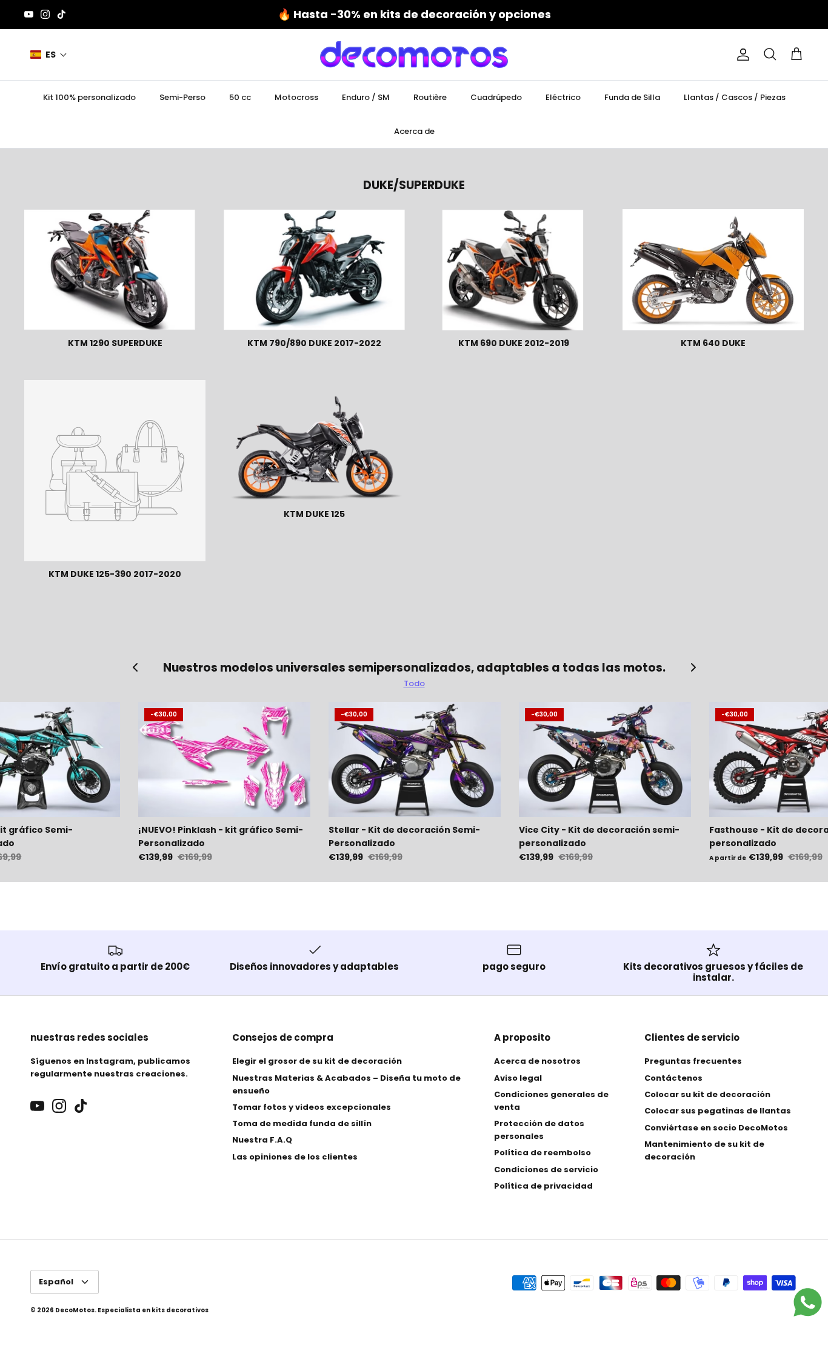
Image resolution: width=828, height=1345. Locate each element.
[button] (48, 55)
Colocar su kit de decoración (707, 1094)
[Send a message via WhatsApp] (807, 1302)
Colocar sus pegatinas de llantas (717, 1110)
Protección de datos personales (539, 1130)
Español (56, 1281)
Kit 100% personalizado (89, 97)
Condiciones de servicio (546, 1169)
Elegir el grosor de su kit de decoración (317, 1061)
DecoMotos (75, 1310)
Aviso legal (518, 1078)
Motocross (296, 97)
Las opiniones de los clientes (295, 1157)
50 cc (240, 97)
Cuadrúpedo (496, 97)
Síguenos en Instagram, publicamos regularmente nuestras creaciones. (110, 1067)
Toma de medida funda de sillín (302, 1123)
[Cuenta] (740, 54)
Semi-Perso (182, 97)
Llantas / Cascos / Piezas (735, 97)
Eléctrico (563, 97)
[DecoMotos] (414, 54)
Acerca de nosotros (537, 1061)
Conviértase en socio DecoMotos (716, 1127)
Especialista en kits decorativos (153, 1310)
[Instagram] (45, 14)
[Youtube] (28, 14)
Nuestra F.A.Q (262, 1140)
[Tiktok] (61, 14)
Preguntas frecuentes (693, 1061)
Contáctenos (673, 1078)
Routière (430, 97)
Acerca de (414, 131)
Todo (414, 683)
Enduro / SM (366, 97)
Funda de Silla (632, 97)
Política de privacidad (543, 1186)
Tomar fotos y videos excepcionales (311, 1107)
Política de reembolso (542, 1152)
